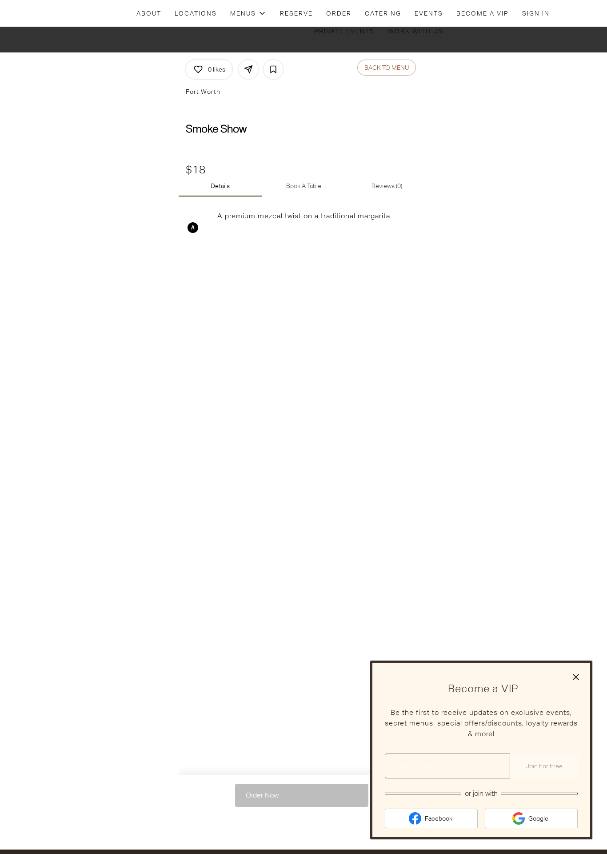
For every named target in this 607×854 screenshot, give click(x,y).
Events (429, 13)
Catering (383, 13)
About (148, 13)
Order (338, 13)
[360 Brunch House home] (47, 13)
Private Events (344, 31)
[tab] (220, 185)
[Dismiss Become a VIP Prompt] (576, 677)
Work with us (415, 31)
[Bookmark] (273, 69)
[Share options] (248, 69)
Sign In (536, 13)
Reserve (296, 13)
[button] (248, 13)
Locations (196, 13)
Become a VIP (482, 13)
